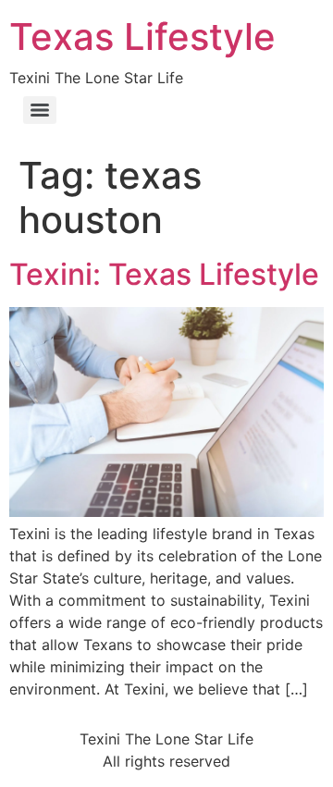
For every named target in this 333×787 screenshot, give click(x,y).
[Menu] (39, 110)
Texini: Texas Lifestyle (164, 274)
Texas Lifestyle (142, 36)
